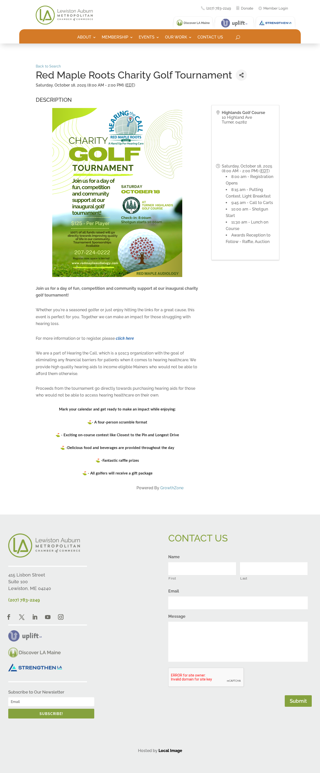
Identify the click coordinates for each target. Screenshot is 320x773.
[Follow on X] (21, 617)
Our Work (176, 38)
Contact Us (210, 38)
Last (244, 578)
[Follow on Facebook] (8, 617)
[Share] (241, 75)
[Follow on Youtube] (47, 617)
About (84, 38)
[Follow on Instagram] (60, 617)
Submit (298, 701)
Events (146, 38)
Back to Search (48, 66)
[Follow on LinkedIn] (34, 617)
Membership (115, 38)
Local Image (170, 750)
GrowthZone (172, 488)
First (172, 578)
